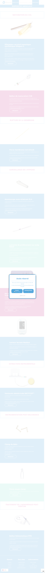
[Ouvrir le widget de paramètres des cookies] (43, 571)
